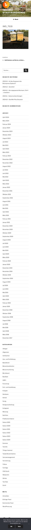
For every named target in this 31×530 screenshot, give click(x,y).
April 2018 (6, 331)
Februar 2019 (7, 303)
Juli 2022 (5, 170)
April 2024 (6, 117)
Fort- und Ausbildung (9, 387)
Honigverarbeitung (8, 405)
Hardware (6, 394)
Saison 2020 (6, 426)
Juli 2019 (5, 285)
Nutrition (5, 415)
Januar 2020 (6, 264)
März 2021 (6, 215)
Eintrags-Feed (7, 499)
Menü (16, 19)
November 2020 (8, 229)
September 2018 (8, 317)
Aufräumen (6, 356)
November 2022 (7, 163)
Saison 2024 (6, 440)
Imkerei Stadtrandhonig (14, 11)
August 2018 (6, 320)
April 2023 (6, 149)
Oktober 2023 (7, 135)
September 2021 (8, 198)
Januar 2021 (6, 222)
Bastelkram (6, 363)
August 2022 (7, 166)
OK (11, 526)
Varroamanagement (9, 457)
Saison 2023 (6, 436)
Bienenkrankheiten (8, 366)
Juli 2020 (5, 243)
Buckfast (5, 376)
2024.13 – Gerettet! (8, 87)
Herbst (5, 397)
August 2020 (7, 240)
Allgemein (6, 352)
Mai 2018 (5, 327)
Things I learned (7, 450)
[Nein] (29, 524)
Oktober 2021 (7, 194)
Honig (4, 401)
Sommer (5, 443)
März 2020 (6, 257)
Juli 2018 (5, 324)
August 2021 (6, 201)
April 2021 (6, 212)
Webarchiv (6, 475)
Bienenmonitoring (8, 369)
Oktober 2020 (7, 233)
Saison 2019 (6, 422)
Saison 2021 (6, 429)
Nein (19, 526)
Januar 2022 (6, 187)
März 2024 (6, 121)
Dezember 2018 (7, 310)
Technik (5, 447)
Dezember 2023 (7, 131)
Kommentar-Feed (8, 503)
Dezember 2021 (7, 191)
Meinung (5, 412)
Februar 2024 (7, 124)
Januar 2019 (6, 306)
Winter (5, 478)
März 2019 (6, 299)
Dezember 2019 (7, 268)
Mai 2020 (5, 250)
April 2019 (6, 296)
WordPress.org (7, 506)
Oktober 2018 (7, 313)
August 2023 (7, 138)
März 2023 (6, 152)
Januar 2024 (6, 128)
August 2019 (6, 282)
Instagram (6, 408)
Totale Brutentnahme (9, 454)
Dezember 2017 (7, 338)
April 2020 (6, 254)
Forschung (6, 384)
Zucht (4, 485)
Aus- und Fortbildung (9, 359)
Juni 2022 (5, 173)
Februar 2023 (7, 156)
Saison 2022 (6, 433)
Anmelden (6, 496)
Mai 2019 (5, 292)
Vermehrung (6, 461)
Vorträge (5, 468)
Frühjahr (5, 391)
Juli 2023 (5, 142)
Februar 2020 (7, 261)
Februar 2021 (7, 219)
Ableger (5, 348)
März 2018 (6, 334)
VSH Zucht (6, 471)
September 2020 (8, 236)
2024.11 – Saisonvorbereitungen (12, 96)
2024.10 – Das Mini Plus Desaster (13, 99)
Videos (5, 464)
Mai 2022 (5, 177)
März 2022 (6, 184)
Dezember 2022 (7, 159)
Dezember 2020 (7, 226)
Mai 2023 (5, 145)
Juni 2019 (5, 289)
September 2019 (8, 278)
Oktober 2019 (7, 275)
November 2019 (7, 271)
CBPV (4, 380)
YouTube (5, 482)
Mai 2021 (5, 208)
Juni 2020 (6, 247)
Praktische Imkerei (8, 419)
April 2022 (6, 180)
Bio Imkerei (6, 373)
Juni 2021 (5, 205)
